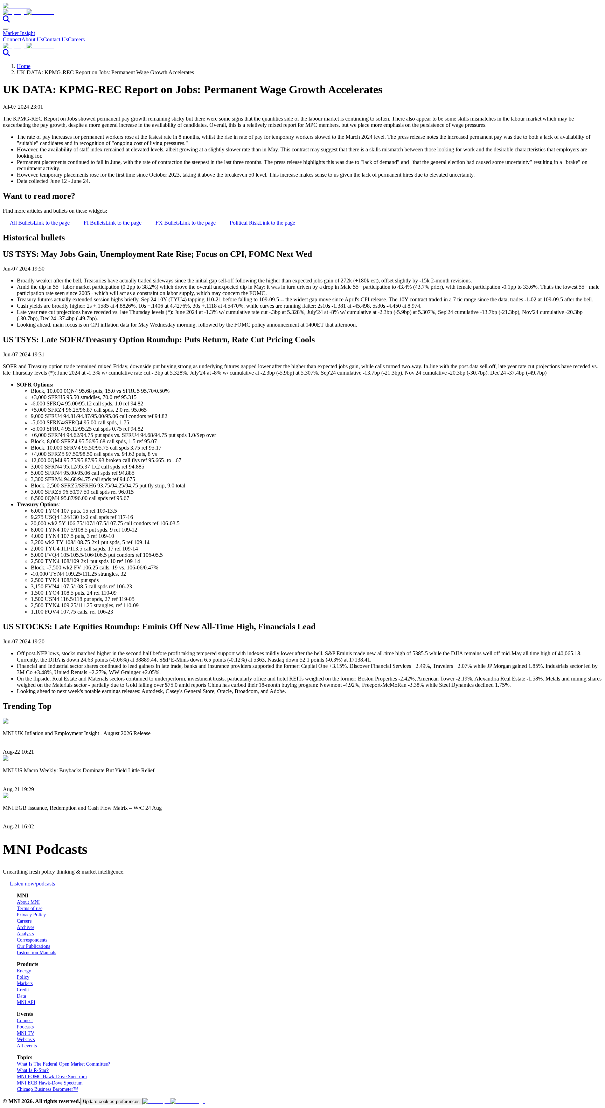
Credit (23, 989)
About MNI (28, 902)
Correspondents (32, 940)
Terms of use (29, 908)
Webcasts (26, 1039)
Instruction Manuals (36, 952)
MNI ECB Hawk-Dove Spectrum (50, 1083)
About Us (32, 39)
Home (23, 66)
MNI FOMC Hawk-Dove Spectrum (52, 1076)
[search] (6, 20)
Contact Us (55, 39)
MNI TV (25, 1033)
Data (21, 996)
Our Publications (33, 946)
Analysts (25, 933)
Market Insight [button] (19, 33)
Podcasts (25, 1027)
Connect (12, 39)
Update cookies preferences (111, 1101)
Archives (25, 927)
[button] (302, 12)
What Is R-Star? (33, 1070)
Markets (25, 983)
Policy (23, 977)
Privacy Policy (31, 914)
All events (27, 1045)
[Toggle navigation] (5, 29)
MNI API (26, 1002)
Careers (76, 39)
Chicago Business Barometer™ (47, 1089)
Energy (24, 970)
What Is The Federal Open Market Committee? (63, 1064)
